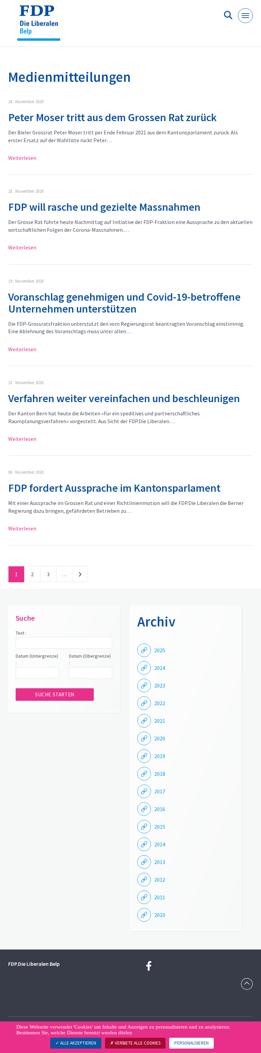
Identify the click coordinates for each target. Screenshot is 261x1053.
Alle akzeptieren (77, 1043)
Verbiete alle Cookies (137, 1043)
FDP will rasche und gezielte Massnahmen (104, 207)
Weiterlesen (22, 157)
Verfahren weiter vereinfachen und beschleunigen (124, 398)
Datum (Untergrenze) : (37, 659)
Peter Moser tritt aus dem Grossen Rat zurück (112, 117)
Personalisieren (191, 1043)
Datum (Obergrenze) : (90, 659)
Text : (21, 633)
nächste (80, 575)
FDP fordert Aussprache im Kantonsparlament (114, 488)
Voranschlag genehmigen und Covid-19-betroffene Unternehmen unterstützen (124, 303)
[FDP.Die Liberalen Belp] (41, 25)
